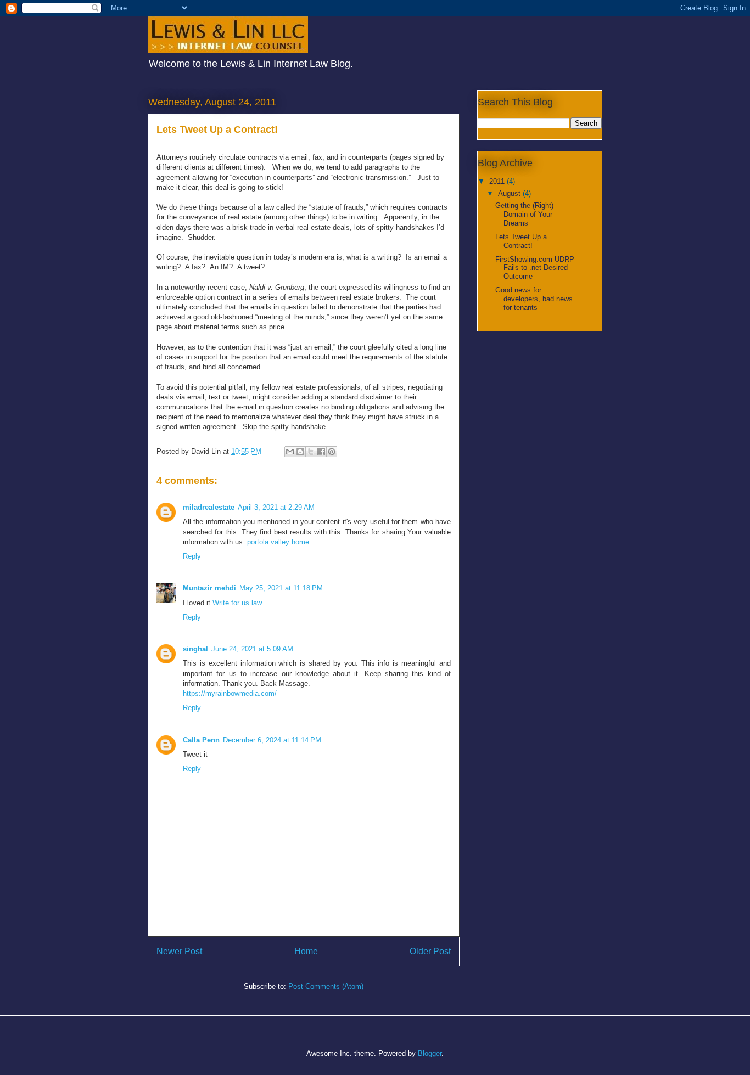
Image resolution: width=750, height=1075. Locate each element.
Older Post (430, 951)
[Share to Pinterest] (331, 451)
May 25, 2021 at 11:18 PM (281, 588)
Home (306, 951)
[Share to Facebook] (321, 451)
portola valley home (278, 542)
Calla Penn (201, 740)
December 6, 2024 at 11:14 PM (272, 740)
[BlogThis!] (300, 451)
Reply (192, 556)
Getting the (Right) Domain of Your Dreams (524, 214)
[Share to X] (310, 451)
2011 (498, 181)
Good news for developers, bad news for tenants (534, 298)
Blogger (429, 1053)
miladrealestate (208, 507)
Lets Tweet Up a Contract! (521, 241)
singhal (195, 649)
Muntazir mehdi (209, 588)
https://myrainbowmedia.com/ (230, 693)
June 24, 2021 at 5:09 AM (252, 649)
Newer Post (179, 951)
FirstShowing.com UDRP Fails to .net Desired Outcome (534, 267)
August (510, 193)
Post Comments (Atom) (325, 986)
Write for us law (237, 603)
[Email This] (289, 451)
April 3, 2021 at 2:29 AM (276, 507)
